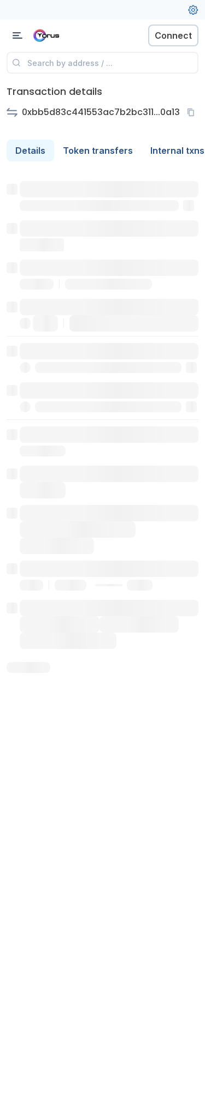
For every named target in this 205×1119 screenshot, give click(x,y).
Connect (173, 35)
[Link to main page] (65, 35)
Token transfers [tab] (98, 150)
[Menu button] (17, 35)
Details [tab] (30, 150)
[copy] (193, 112)
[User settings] (193, 9)
